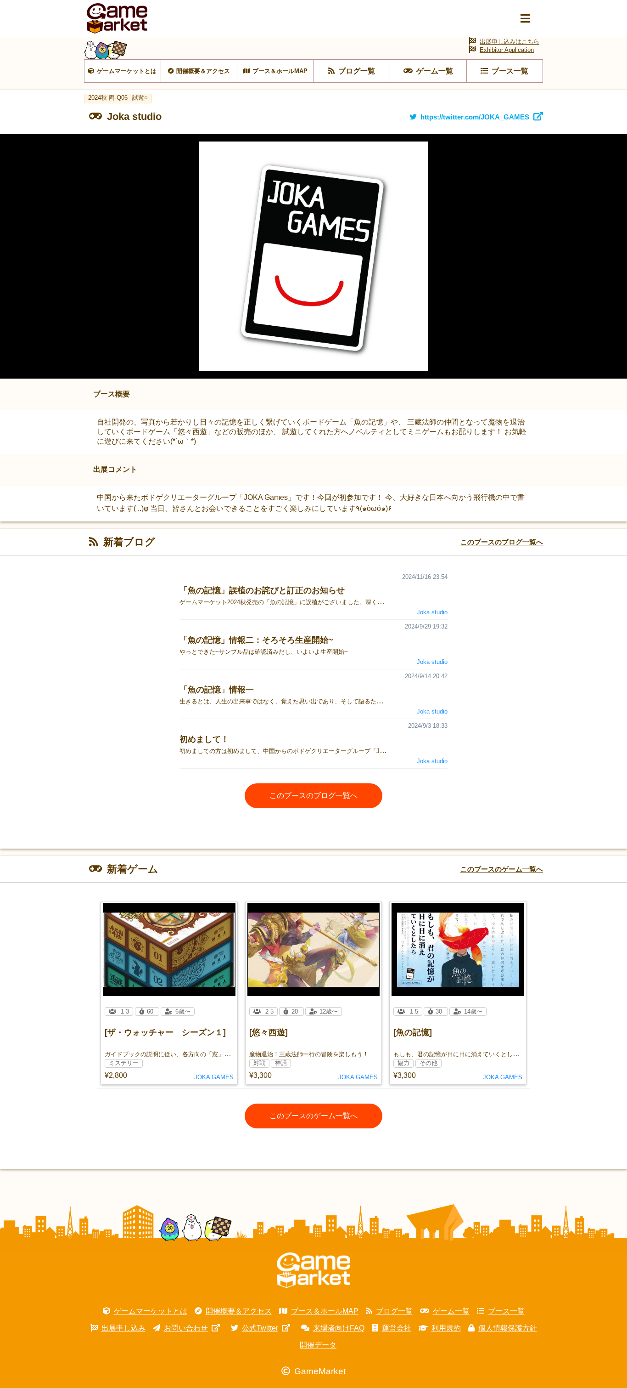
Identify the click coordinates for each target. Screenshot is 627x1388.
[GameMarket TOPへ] (313, 1270)
